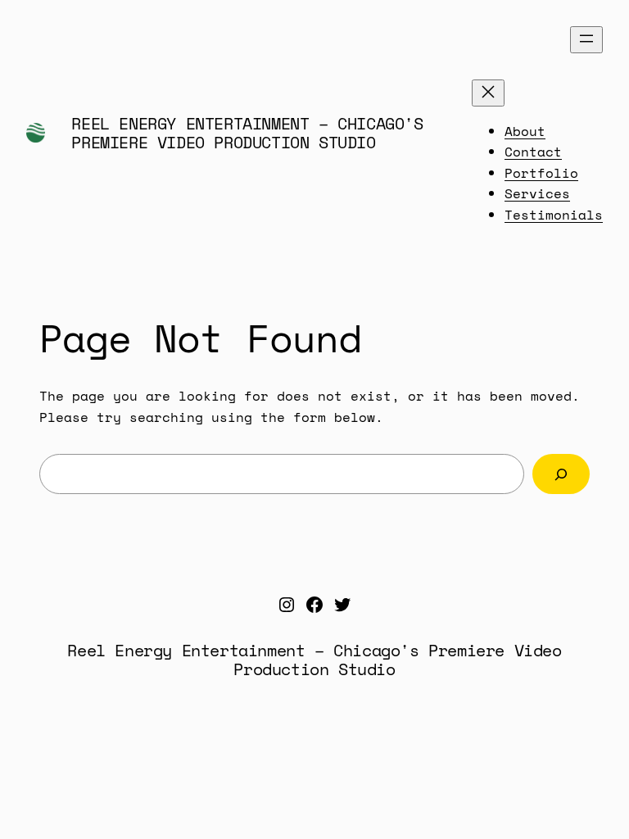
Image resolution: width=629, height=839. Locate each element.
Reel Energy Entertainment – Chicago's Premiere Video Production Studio (247, 132)
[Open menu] (586, 39)
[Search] (561, 474)
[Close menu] (488, 93)
